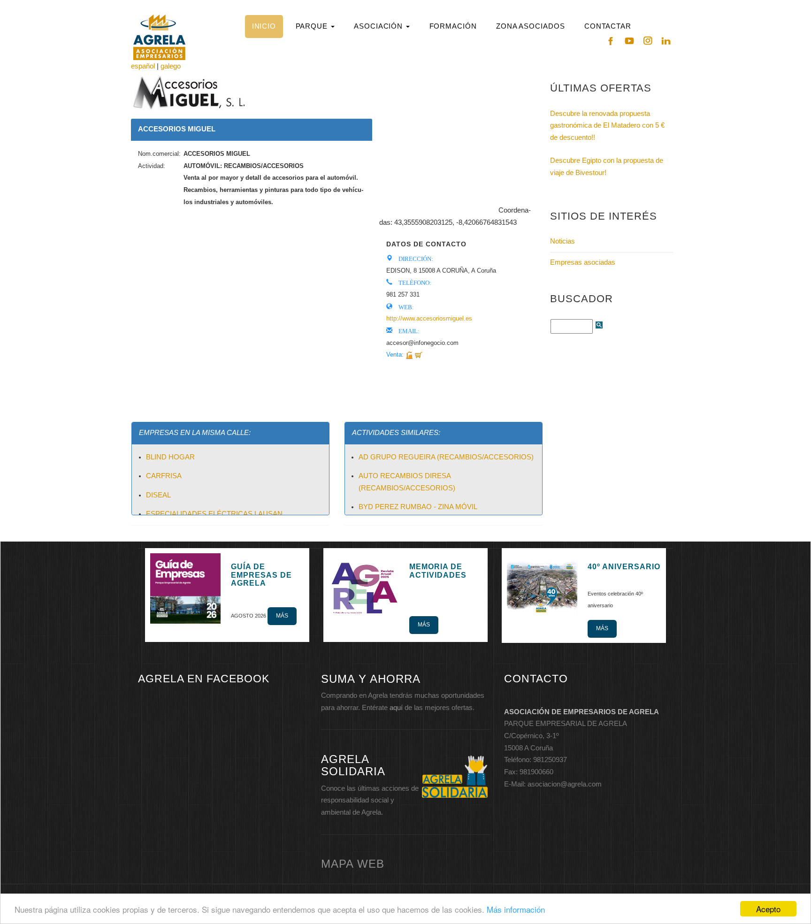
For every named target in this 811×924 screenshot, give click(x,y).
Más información (516, 909)
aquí (396, 707)
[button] (315, 26)
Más (282, 615)
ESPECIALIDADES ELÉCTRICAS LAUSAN (214, 514)
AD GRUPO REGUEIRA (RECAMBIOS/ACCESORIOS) (446, 457)
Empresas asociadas (582, 262)
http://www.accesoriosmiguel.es (429, 318)
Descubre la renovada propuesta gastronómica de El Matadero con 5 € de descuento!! (607, 125)
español (143, 66)
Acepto (768, 909)
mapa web (352, 863)
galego (171, 66)
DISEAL (158, 495)
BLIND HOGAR (170, 457)
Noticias (562, 241)
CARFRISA (164, 476)
